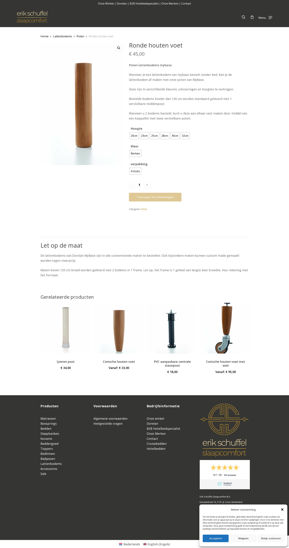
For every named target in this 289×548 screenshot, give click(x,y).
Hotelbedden (156, 449)
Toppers (46, 449)
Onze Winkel (106, 3)
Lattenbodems (62, 36)
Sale (43, 474)
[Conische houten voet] (119, 328)
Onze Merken (169, 3)
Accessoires (48, 469)
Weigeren (243, 538)
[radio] (134, 135)
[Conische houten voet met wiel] (225, 328)
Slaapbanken (49, 434)
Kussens (46, 439)
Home (44, 36)
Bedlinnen (47, 454)
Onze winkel (155, 418)
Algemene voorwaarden (110, 418)
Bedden (45, 429)
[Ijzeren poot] (65, 328)
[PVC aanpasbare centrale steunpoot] (172, 328)
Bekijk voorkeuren (271, 538)
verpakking (139, 164)
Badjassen (47, 459)
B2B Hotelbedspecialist (144, 3)
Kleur (134, 146)
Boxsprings (48, 423)
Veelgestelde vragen (108, 423)
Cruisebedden (157, 444)
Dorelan (122, 3)
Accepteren (215, 538)
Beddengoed (49, 444)
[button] (282, 509)
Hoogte (136, 129)
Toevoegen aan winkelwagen (155, 197)
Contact (186, 3)
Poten (80, 36)
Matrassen (48, 418)
